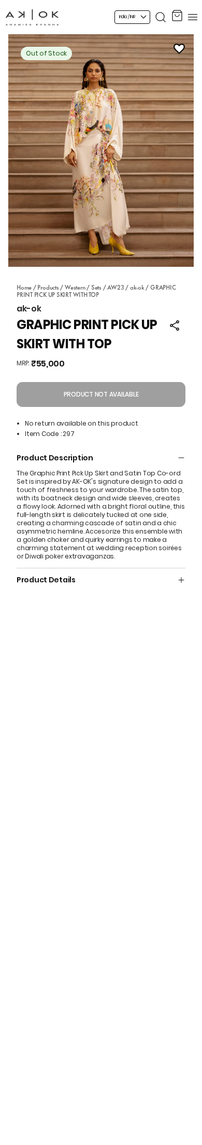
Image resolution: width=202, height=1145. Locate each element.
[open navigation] (192, 17)
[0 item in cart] (177, 17)
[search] (160, 17)
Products (48, 287)
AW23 (115, 287)
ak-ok (137, 287)
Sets (96, 287)
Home (24, 287)
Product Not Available (101, 394)
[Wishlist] (179, 49)
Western (75, 287)
